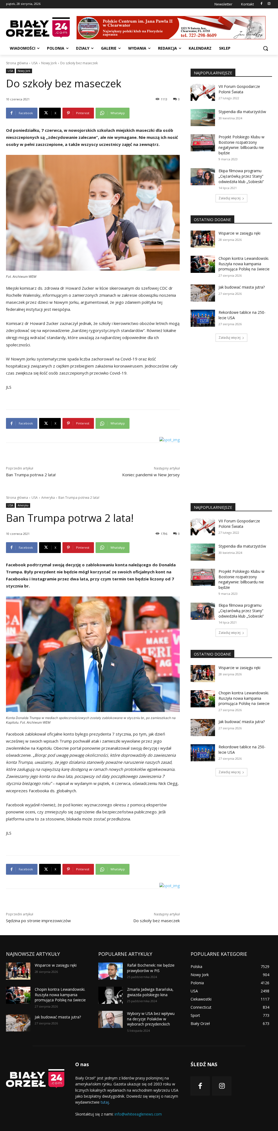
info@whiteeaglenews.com (138, 1114)
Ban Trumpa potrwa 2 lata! (31, 474)
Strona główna (17, 63)
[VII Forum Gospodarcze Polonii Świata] (203, 92)
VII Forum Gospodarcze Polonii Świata (239, 89)
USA (34, 63)
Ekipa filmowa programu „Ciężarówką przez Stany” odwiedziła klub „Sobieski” (241, 176)
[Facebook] (261, 4)
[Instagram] (269, 4)
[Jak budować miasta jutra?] (203, 293)
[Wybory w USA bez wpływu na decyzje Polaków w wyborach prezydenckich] (110, 1019)
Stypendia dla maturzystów (242, 111)
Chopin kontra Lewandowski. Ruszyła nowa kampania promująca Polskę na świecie (244, 263)
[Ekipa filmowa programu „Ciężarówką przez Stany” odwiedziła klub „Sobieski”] (203, 176)
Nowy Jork (49, 63)
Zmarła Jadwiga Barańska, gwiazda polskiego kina (150, 992)
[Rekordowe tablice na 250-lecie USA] (203, 318)
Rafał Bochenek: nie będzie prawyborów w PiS (151, 968)
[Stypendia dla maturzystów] (203, 117)
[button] (265, 48)
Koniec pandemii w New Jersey (151, 474)
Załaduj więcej (230, 198)
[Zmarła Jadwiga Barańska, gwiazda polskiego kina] (110, 995)
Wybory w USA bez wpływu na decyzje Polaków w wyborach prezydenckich (151, 1019)
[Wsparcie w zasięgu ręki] (203, 239)
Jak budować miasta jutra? (242, 287)
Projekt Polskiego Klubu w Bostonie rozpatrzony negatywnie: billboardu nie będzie (241, 144)
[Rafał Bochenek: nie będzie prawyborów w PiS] (110, 971)
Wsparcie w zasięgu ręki (239, 233)
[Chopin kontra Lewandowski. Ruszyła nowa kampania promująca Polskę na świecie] (203, 264)
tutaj (105, 1102)
